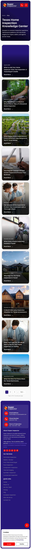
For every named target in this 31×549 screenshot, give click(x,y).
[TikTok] (15, 450)
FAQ (4, 492)
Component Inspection (10, 467)
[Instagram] (7, 450)
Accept (9, 544)
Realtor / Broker (8, 460)
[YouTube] (17, 450)
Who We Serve (7, 497)
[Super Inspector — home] (10, 5)
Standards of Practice (14, 443)
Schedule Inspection (9, 495)
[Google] (4, 450)
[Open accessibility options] (27, 525)
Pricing (5, 490)
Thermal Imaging (8, 470)
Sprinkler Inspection (9, 472)
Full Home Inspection (9, 457)
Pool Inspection (8, 465)
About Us (6, 484)
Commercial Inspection (10, 475)
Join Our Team (7, 487)
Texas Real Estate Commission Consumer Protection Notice (15, 445)
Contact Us (6, 500)
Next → (22, 392)
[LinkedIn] (12, 450)
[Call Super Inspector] (22, 5)
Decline (22, 544)
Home (3, 15)
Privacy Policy (20, 540)
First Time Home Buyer (10, 462)
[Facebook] (10, 450)
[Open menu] (26, 5)
